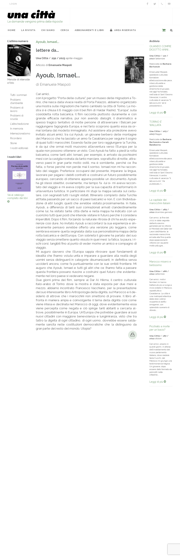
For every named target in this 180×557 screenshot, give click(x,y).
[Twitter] (154, 4)
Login (13, 4)
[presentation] (4, 176)
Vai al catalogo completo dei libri (17, 198)
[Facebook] (147, 4)
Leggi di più (156, 112)
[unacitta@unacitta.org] (169, 4)
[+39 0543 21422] (161, 4)
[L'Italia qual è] (19, 176)
